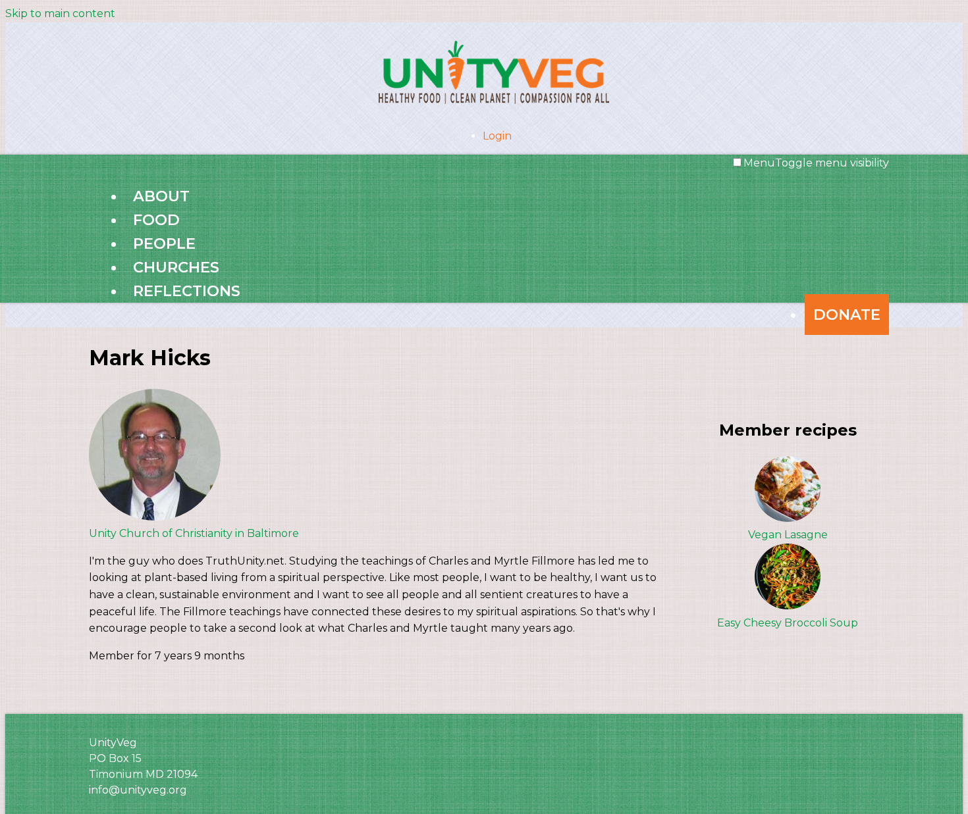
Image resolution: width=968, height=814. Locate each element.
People (164, 243)
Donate (846, 314)
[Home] (484, 69)
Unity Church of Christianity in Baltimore (194, 533)
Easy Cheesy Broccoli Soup (787, 623)
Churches (176, 267)
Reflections (186, 291)
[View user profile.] (155, 517)
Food (156, 220)
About (161, 196)
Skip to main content (60, 13)
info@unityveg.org (138, 790)
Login (497, 136)
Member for (122, 655)
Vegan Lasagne (788, 534)
